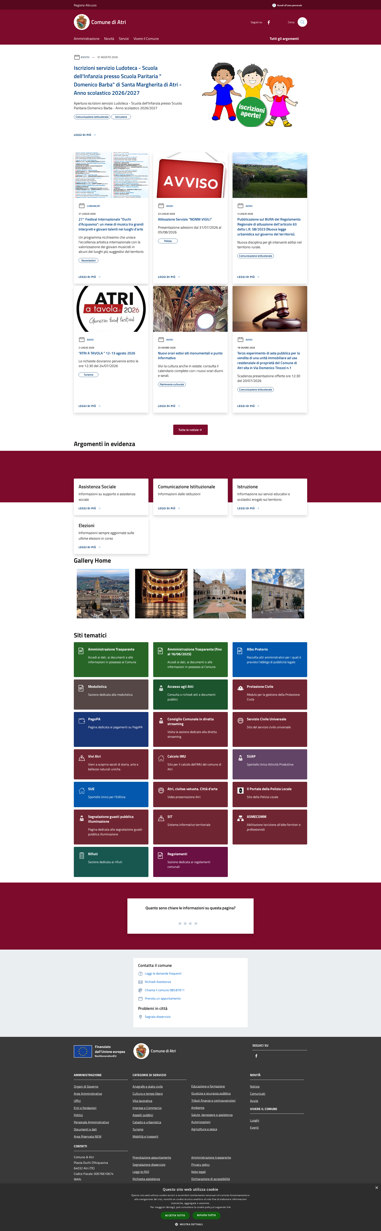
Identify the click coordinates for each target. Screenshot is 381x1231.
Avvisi (85, 57)
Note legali (198, 1171)
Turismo (138, 1129)
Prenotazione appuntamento (152, 1157)
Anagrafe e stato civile (148, 1086)
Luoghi (254, 1120)
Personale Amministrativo (91, 1122)
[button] (190, 1224)
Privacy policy (200, 1164)
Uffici (77, 1100)
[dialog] (190, 1207)
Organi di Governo (86, 1086)
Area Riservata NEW (87, 1136)
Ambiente (197, 1107)
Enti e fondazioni (85, 1107)
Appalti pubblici (143, 1115)
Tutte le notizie (188, 429)
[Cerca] (302, 22)
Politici (78, 1115)
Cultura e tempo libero (148, 1093)
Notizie (255, 1086)
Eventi (254, 1127)
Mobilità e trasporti (145, 1136)
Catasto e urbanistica (147, 1122)
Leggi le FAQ (141, 1171)
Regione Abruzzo (85, 5)
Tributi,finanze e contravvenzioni (213, 1100)
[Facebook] (267, 22)
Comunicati (93, 206)
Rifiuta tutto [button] (206, 1215)
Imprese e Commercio (147, 1107)
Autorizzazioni (201, 1122)
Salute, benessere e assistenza (212, 1114)
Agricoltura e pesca (204, 1129)
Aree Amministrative (88, 1093)
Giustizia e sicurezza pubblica (211, 1093)
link (229, 1207)
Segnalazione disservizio (149, 1164)
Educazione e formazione (208, 1086)
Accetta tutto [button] (175, 1215)
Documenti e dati (85, 1129)
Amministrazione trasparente (211, 1157)
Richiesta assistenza (146, 1178)
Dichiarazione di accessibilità (210, 1178)
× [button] (376, 1187)
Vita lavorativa (142, 1100)
